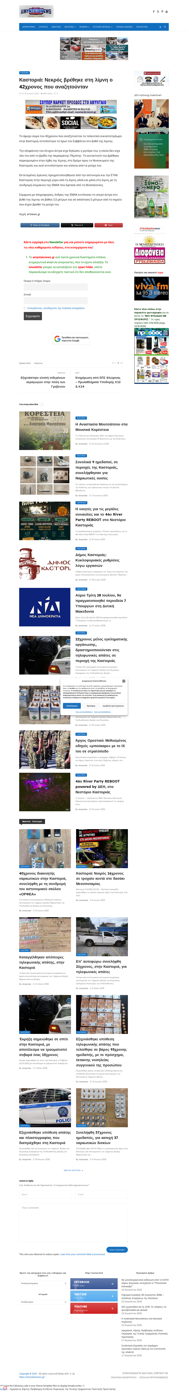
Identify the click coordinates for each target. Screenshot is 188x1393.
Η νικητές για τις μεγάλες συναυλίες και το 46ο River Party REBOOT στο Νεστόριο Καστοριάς (100, 517)
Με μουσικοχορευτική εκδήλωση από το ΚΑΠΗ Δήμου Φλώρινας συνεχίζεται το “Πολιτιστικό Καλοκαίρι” (145, 1283)
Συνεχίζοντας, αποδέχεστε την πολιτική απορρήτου (56, 308)
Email (27, 294)
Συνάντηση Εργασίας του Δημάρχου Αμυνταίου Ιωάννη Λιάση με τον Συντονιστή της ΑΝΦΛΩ (143, 1349)
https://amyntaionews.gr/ (32, 1377)
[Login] (160, 27)
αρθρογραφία (28, 27)
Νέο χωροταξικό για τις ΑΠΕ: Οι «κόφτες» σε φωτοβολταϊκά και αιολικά (143, 1308)
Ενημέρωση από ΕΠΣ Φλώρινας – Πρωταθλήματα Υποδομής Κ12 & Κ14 (98, 382)
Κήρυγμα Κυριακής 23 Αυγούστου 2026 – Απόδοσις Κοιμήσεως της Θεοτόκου (142, 1296)
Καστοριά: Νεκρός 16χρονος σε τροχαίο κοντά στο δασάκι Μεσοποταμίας (100, 878)
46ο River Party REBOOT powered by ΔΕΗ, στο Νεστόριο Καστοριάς (97, 786)
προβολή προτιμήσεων (113, 706)
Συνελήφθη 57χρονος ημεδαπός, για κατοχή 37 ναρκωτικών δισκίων (97, 1137)
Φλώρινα (83, 27)
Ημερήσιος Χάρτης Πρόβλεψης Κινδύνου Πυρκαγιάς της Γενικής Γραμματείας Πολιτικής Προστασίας (144, 1333)
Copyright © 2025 (28, 1373)
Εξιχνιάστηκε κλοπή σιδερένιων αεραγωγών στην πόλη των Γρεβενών (43, 382)
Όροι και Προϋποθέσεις (84, 712)
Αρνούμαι (91, 706)
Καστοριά (25, 73)
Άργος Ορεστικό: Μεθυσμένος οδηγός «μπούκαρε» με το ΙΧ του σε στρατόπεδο (100, 745)
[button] (124, 681)
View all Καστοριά (72, 1170)
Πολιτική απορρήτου (124, 1377)
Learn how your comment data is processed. (82, 1254)
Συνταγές (43, 27)
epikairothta (25, 363)
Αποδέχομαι (72, 706)
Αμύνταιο (69, 27)
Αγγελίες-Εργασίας (101, 27)
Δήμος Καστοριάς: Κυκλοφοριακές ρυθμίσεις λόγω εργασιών (97, 560)
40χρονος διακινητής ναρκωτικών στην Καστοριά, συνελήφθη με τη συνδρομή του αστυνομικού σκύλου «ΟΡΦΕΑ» (42, 883)
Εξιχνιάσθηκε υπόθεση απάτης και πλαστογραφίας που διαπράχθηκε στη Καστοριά (45, 1137)
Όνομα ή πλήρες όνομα (37, 281)
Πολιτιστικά (141, 27)
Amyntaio (83, 444)
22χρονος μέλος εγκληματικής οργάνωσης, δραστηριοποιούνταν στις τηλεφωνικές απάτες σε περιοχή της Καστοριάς (101, 650)
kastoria (38, 363)
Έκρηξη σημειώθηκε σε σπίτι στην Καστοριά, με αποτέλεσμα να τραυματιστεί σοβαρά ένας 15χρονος (43, 1047)
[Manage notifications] (5, 1388)
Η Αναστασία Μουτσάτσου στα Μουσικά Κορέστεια (101, 427)
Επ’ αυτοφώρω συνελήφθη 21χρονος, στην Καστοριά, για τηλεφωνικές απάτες (101, 966)
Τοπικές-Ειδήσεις (124, 27)
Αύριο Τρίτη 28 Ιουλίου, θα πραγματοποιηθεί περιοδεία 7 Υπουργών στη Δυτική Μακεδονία (100, 603)
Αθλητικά (56, 27)
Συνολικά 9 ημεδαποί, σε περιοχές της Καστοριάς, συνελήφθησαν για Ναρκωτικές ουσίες (96, 470)
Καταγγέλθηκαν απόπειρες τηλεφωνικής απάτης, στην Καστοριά (41, 962)
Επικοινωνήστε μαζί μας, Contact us (145, 1373)
